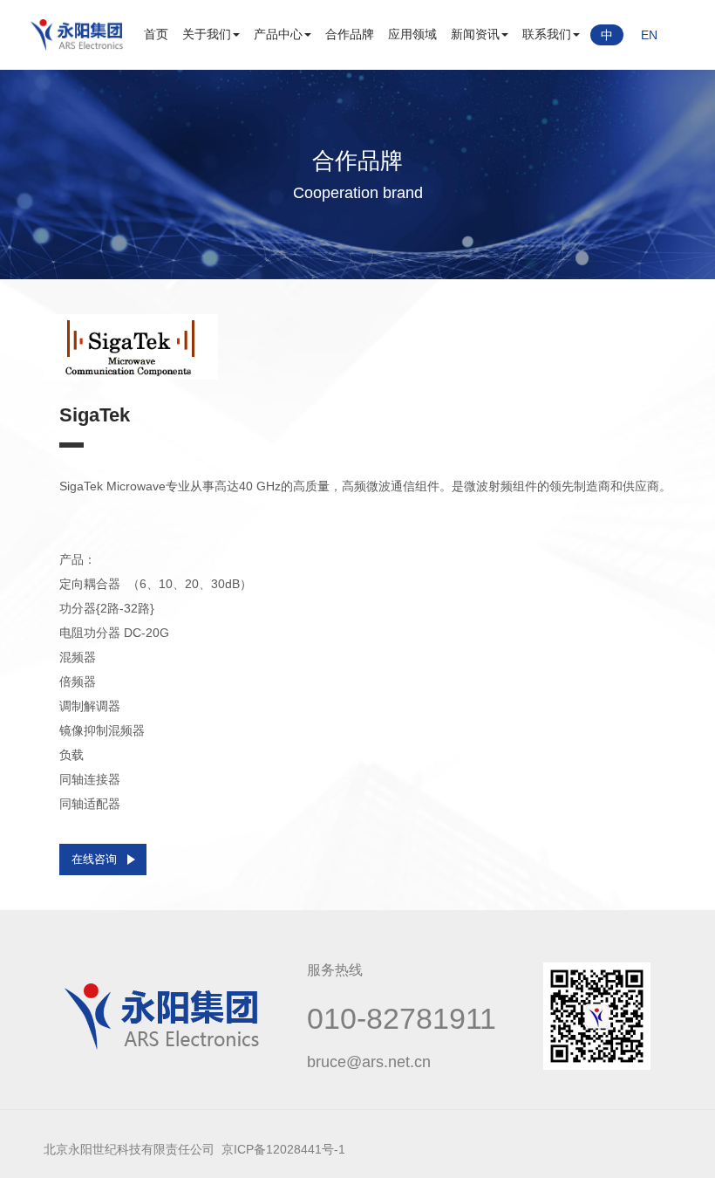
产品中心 (278, 34)
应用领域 (412, 34)
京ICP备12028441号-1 (283, 1149)
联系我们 (546, 34)
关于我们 (206, 34)
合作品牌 (349, 34)
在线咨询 (94, 859)
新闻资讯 (475, 34)
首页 (156, 34)
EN (649, 35)
